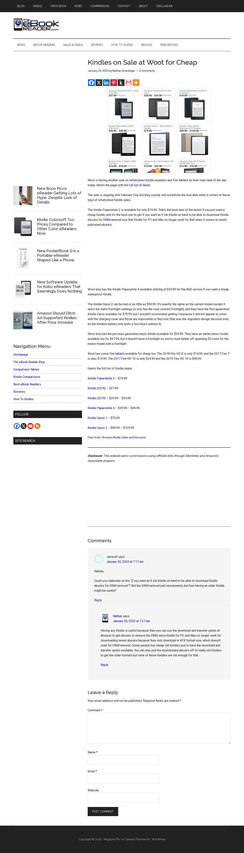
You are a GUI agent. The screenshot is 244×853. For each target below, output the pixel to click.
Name (93, 752)
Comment (95, 710)
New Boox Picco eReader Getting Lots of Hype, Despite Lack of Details (59, 195)
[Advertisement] (159, 258)
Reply (98, 600)
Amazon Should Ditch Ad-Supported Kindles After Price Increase (57, 318)
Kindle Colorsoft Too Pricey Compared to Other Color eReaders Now (57, 226)
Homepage (20, 354)
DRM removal (112, 220)
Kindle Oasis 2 (97, 428)
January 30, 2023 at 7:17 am (125, 562)
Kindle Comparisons (26, 377)
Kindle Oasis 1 (97, 418)
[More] (136, 82)
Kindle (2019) (97, 398)
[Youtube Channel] (30, 426)
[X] (99, 82)
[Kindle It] (121, 82)
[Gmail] (128, 82)
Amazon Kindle (111, 437)
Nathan (117, 616)
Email (92, 771)
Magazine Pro (112, 839)
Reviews (19, 392)
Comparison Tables (26, 369)
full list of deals (139, 185)
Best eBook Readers (27, 384)
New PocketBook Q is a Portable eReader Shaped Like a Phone (58, 255)
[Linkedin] (106, 82)
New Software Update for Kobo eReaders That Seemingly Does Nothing (59, 286)
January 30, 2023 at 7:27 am (131, 621)
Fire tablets (117, 353)
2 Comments (147, 70)
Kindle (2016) (97, 388)
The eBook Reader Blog (29, 362)
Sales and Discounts (134, 437)
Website (93, 790)
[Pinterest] (113, 82)
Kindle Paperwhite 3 (101, 378)
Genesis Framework (137, 839)
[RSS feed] (37, 426)
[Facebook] (91, 82)
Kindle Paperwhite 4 (101, 408)
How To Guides (23, 399)
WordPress (158, 839)
